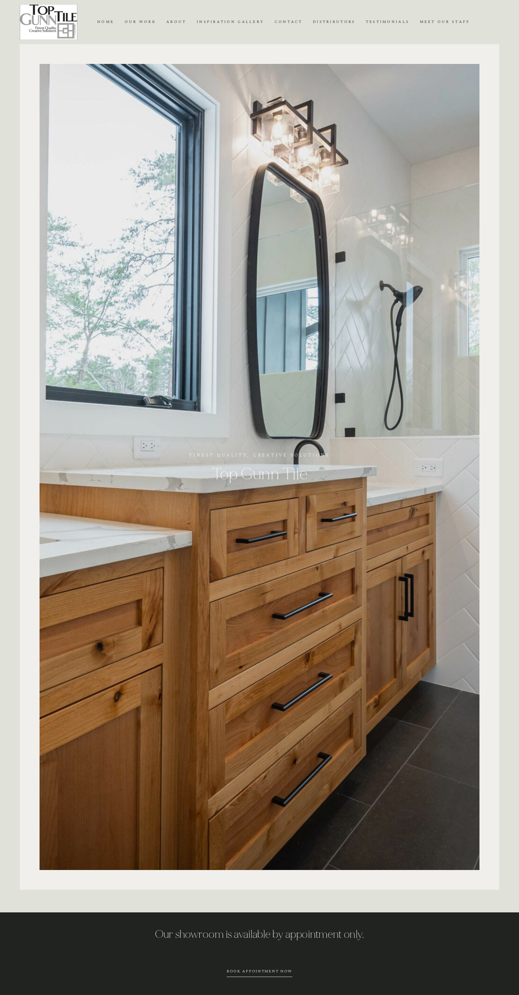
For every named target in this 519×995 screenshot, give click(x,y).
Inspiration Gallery (230, 22)
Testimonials (387, 22)
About (176, 22)
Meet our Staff (445, 22)
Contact (289, 22)
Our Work (140, 22)
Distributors (334, 22)
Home (105, 22)
